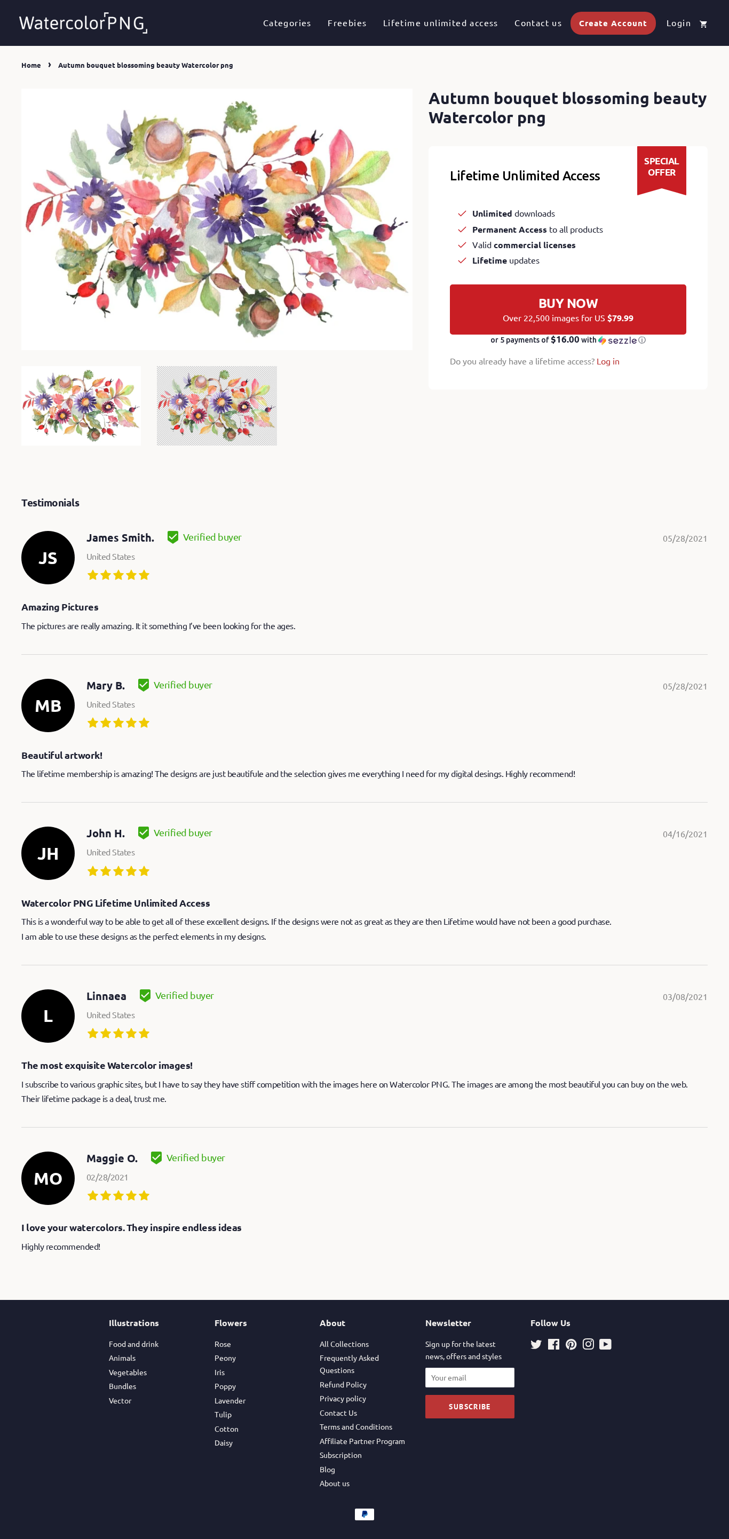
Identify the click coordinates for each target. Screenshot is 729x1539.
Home (31, 64)
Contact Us (338, 1412)
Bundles (122, 1386)
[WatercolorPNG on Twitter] (536, 1346)
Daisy (224, 1442)
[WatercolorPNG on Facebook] (554, 1346)
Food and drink (134, 1343)
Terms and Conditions (356, 1426)
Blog (327, 1469)
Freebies (347, 22)
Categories (287, 22)
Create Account (613, 23)
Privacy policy (343, 1398)
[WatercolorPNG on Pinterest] (571, 1346)
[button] (568, 340)
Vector (120, 1400)
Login (679, 22)
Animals (122, 1357)
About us (335, 1483)
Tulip (223, 1414)
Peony (225, 1357)
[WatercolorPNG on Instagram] (588, 1346)
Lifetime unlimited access (440, 22)
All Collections (344, 1343)
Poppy (225, 1386)
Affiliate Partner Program (362, 1441)
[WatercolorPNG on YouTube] (605, 1346)
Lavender (230, 1400)
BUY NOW (568, 309)
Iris (220, 1372)
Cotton (227, 1428)
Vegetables (128, 1372)
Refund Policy (343, 1384)
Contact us (538, 22)
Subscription (341, 1454)
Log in (608, 360)
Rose (223, 1343)
